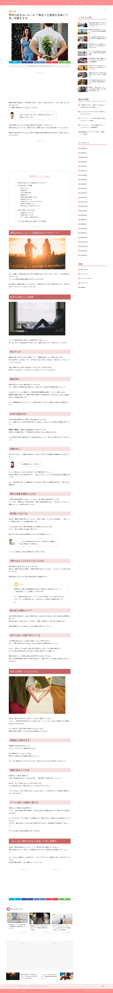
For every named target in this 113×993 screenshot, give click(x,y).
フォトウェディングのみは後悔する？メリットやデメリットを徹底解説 (92, 126)
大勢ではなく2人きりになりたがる (31, 201)
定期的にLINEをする (27, 212)
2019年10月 (84, 246)
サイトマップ (84, 274)
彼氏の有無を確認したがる (29, 197)
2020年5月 (83, 215)
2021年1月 (83, 197)
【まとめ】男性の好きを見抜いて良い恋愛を (32, 221)
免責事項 (82, 287)
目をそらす (24, 188)
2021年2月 (83, 193)
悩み (68, 3)
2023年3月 (83, 153)
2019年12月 (84, 237)
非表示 (47, 176)
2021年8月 (83, 175)
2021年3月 (83, 188)
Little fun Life (13, 2)
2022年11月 (84, 157)
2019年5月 (83, 251)
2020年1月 (83, 233)
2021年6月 (83, 179)
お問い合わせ (101, 3)
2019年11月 (84, 242)
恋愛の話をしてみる (27, 215)
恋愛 (75, 3)
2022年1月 (83, 170)
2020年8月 (83, 210)
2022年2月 (83, 166)
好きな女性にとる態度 (25, 185)
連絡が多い (24, 190)
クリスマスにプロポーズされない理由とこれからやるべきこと (92, 113)
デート (90, 3)
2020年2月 (83, 228)
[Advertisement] (40, 86)
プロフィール (84, 283)
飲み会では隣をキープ (27, 203)
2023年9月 (83, 148)
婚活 (82, 3)
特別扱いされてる (26, 199)
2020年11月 (84, 202)
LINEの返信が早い (26, 192)
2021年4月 (83, 184)
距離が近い (24, 195)
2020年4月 (83, 219)
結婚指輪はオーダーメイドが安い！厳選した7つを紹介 (92, 133)
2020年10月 (84, 206)
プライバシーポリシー (86, 278)
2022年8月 (83, 162)
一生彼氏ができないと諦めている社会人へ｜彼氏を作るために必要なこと (92, 106)
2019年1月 (83, 255)
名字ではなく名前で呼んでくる (30, 206)
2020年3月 (83, 224)
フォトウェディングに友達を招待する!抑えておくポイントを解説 (93, 119)
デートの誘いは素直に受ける (29, 217)
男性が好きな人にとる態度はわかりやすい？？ (33, 183)
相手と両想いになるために (26, 210)
